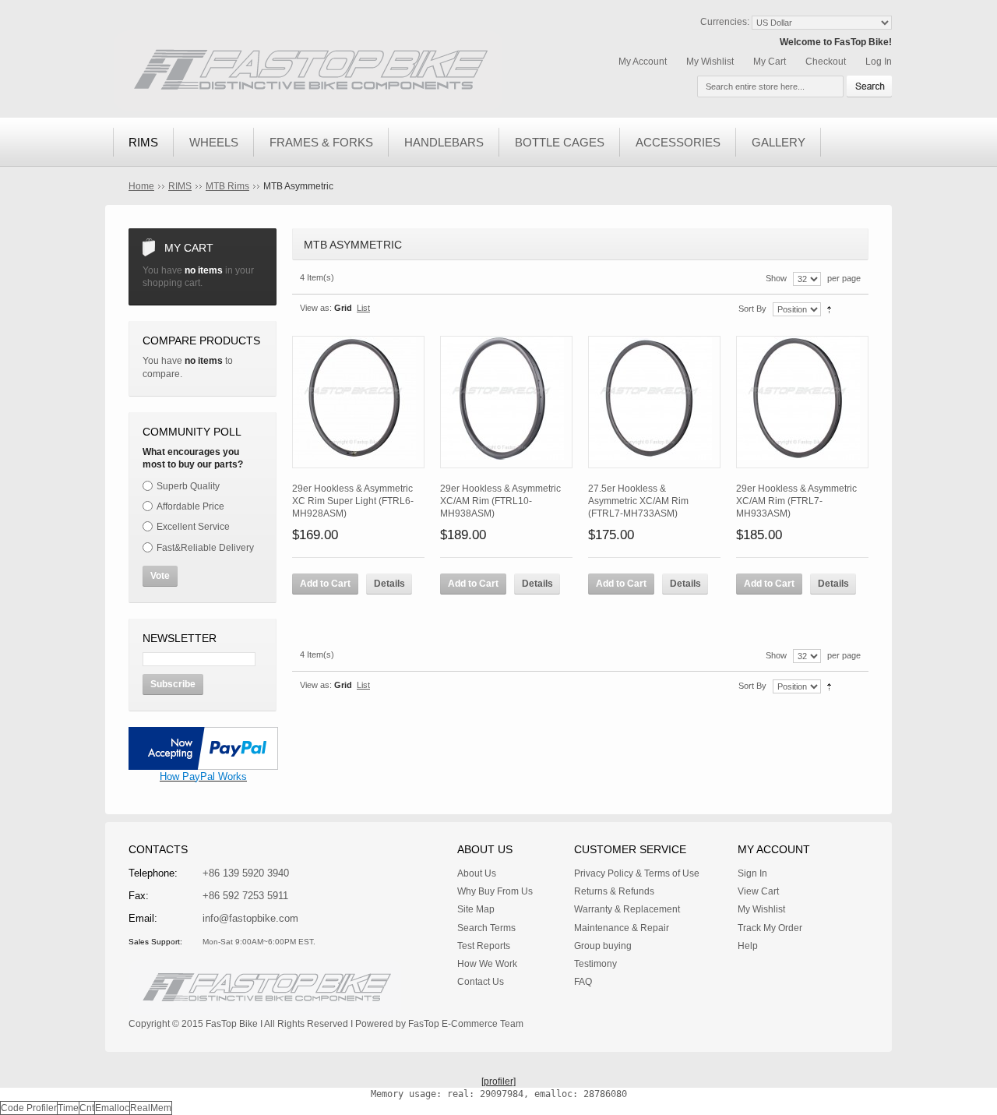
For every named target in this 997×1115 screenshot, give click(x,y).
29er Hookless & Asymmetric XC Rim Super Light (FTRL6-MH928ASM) (353, 501)
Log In (878, 61)
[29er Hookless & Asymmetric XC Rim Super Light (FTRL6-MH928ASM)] (358, 402)
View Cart (758, 891)
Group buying (603, 945)
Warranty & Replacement (627, 909)
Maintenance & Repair (621, 928)
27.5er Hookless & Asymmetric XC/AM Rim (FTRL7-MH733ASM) (638, 501)
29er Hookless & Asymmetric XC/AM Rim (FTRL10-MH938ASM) (500, 501)
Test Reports (483, 945)
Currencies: (724, 21)
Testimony (595, 963)
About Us (476, 873)
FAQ (583, 981)
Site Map (476, 909)
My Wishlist (710, 61)
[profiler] (498, 1081)
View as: (316, 307)
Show (776, 278)
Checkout (825, 61)
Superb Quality (188, 486)
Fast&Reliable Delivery (205, 547)
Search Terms (486, 928)
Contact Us (480, 981)
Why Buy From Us (495, 891)
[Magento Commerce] (307, 70)
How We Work (487, 963)
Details (389, 583)
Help (748, 945)
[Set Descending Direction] (829, 308)
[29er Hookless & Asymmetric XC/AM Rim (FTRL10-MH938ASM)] (506, 402)
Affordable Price (190, 506)
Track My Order (770, 928)
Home (141, 186)
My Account (642, 61)
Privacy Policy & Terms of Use (636, 873)
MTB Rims (227, 186)
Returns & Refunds (614, 891)
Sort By (752, 308)
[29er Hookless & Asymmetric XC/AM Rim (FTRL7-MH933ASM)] (802, 402)
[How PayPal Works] (203, 733)
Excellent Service (193, 526)
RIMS (180, 186)
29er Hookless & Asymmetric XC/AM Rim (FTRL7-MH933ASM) (796, 501)
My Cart (769, 61)
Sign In (752, 873)
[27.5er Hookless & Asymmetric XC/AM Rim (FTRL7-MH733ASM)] (654, 402)
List (363, 307)
